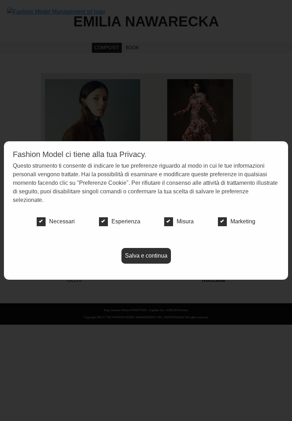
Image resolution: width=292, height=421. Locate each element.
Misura (185, 221)
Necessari (62, 221)
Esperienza (125, 221)
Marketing (242, 221)
